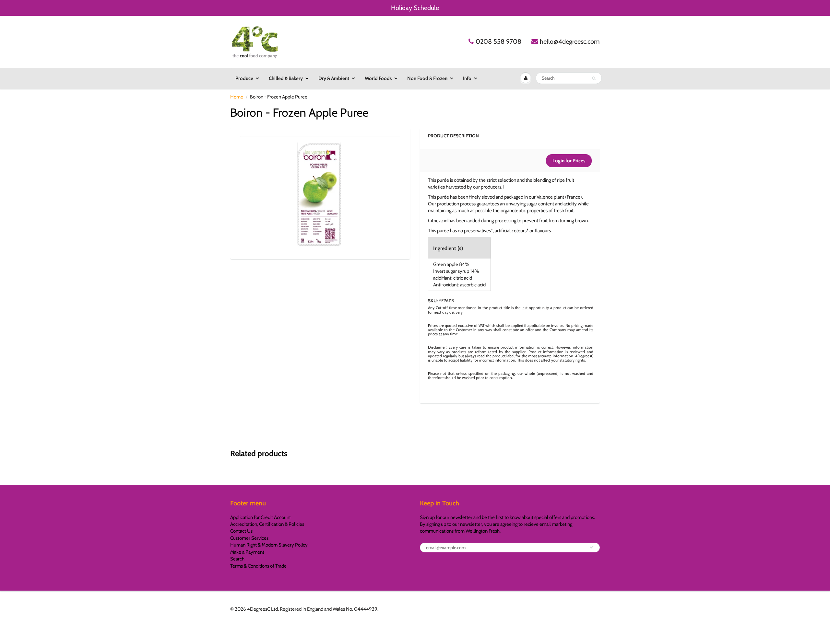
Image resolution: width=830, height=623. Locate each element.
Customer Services (249, 538)
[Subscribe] (591, 547)
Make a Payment (247, 552)
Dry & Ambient (333, 78)
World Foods (378, 78)
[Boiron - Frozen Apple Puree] (320, 192)
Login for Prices (568, 161)
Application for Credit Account (260, 517)
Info (467, 78)
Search (237, 559)
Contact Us (241, 531)
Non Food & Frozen (427, 78)
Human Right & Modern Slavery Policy (269, 545)
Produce (244, 78)
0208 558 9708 (498, 41)
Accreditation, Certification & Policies (267, 524)
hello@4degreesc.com (570, 41)
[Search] (594, 78)
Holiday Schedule (415, 8)
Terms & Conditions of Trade (258, 566)
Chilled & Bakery (286, 78)
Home (236, 97)
